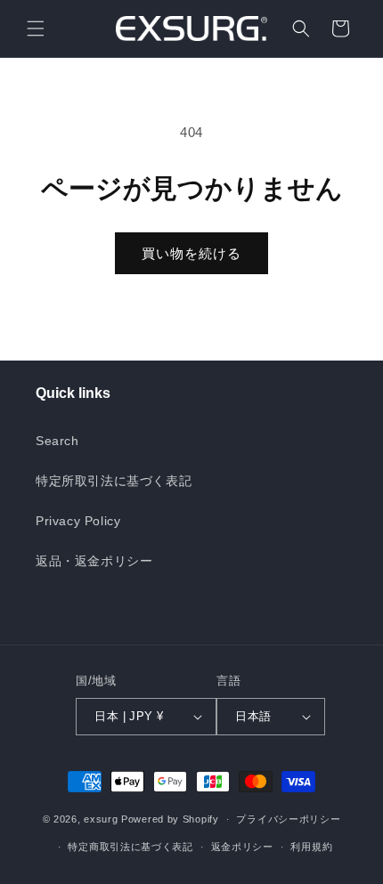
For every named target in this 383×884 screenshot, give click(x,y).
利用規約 (311, 846)
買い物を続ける (191, 253)
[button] (35, 28)
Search (57, 441)
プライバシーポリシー (288, 819)
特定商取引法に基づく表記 (130, 846)
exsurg (101, 819)
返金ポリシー (242, 846)
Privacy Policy (78, 521)
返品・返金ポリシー (94, 561)
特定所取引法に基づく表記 (114, 481)
